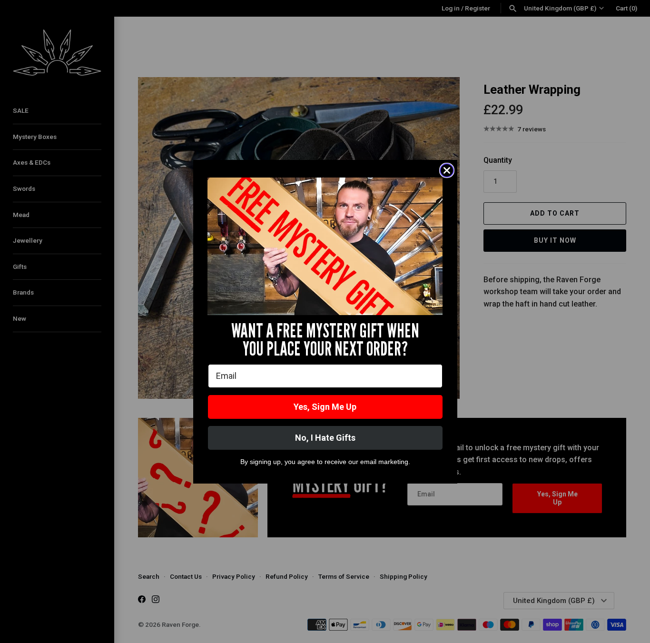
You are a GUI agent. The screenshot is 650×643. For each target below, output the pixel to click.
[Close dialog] (446, 170)
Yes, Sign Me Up (325, 407)
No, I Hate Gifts (325, 438)
